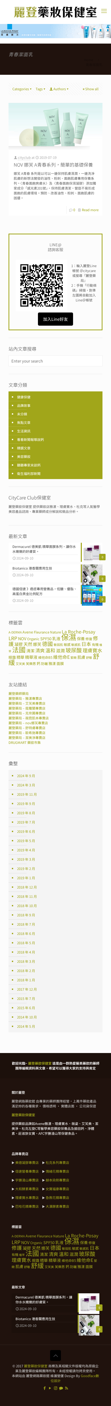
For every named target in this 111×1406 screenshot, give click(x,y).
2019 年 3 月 (26, 859)
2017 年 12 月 (27, 989)
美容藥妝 (23, 456)
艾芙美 (20, 663)
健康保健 (23, 396)
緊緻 (73, 657)
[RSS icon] (66, 1388)
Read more (90, 209)
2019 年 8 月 (26, 812)
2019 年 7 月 (26, 822)
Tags (39, 88)
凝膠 (18, 644)
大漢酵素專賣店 (57, 1206)
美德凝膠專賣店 (27, 1162)
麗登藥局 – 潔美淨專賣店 (27, 737)
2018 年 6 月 (26, 933)
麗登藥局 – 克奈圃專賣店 (27, 713)
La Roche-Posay (78, 631)
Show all (92, 88)
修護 (17, 1247)
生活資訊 (23, 431)
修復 (88, 638)
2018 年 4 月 (26, 952)
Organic (33, 638)
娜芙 (37, 644)
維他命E (61, 657)
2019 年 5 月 (26, 840)
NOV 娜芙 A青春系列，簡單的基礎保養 (53, 164)
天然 (27, 644)
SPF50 (45, 638)
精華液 (31, 657)
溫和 (50, 650)
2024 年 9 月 (26, 775)
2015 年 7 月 (26, 998)
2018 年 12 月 (27, 887)
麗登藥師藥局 (19, 693)
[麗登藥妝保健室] (55, 12)
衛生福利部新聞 (29, 473)
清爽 (40, 650)
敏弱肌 (58, 644)
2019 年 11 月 (27, 794)
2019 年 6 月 (26, 831)
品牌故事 (23, 405)
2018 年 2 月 (26, 970)
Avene (27, 632)
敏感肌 (76, 644)
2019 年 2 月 (26, 868)
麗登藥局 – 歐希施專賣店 (27, 732)
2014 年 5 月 (26, 1026)
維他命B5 (45, 657)
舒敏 (89, 657)
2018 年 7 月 (26, 924)
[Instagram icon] (56, 1388)
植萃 (22, 1255)
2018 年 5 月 (26, 942)
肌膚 (81, 657)
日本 (86, 643)
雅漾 (52, 663)
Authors (59, 88)
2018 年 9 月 (26, 914)
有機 (95, 644)
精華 (20, 657)
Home (88, 59)
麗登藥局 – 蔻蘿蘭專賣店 (27, 708)
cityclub (24, 157)
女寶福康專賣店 (57, 1188)
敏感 (67, 644)
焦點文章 (23, 422)
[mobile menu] (104, 10)
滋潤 (60, 650)
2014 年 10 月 (27, 1017)
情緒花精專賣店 (57, 1171)
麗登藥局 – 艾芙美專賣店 (27, 703)
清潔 (30, 651)
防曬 (44, 663)
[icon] (61, 1388)
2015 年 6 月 (26, 1007)
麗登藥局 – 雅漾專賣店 (25, 698)
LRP (13, 638)
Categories (20, 88)
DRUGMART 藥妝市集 (25, 742)
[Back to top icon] (55, 1355)
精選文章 (23, 448)
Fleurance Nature (47, 632)
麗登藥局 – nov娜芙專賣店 (28, 722)
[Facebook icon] (45, 1388)
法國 (19, 649)
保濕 (68, 636)
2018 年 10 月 (27, 905)
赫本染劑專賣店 (57, 1180)
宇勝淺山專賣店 (27, 1180)
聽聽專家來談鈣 (29, 465)
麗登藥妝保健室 (35, 1365)
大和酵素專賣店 (27, 1188)
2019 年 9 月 (26, 803)
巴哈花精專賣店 (27, 1206)
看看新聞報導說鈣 (30, 439)
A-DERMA (15, 632)
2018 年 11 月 (27, 896)
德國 (47, 643)
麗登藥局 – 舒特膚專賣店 (27, 727)
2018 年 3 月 (26, 961)
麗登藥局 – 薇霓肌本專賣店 (29, 718)
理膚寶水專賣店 (27, 1197)
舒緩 (37, 1265)
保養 (81, 638)
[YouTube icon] (50, 1388)
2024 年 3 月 (26, 785)
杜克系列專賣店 (57, 1162)
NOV (22, 639)
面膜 (60, 663)
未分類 (22, 414)
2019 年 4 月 (26, 850)
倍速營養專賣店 (27, 1171)
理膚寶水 (92, 650)
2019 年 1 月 (26, 877)
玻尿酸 (74, 650)
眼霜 (12, 657)
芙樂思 (31, 663)
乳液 (56, 639)
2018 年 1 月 (26, 979)
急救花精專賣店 (57, 1197)
